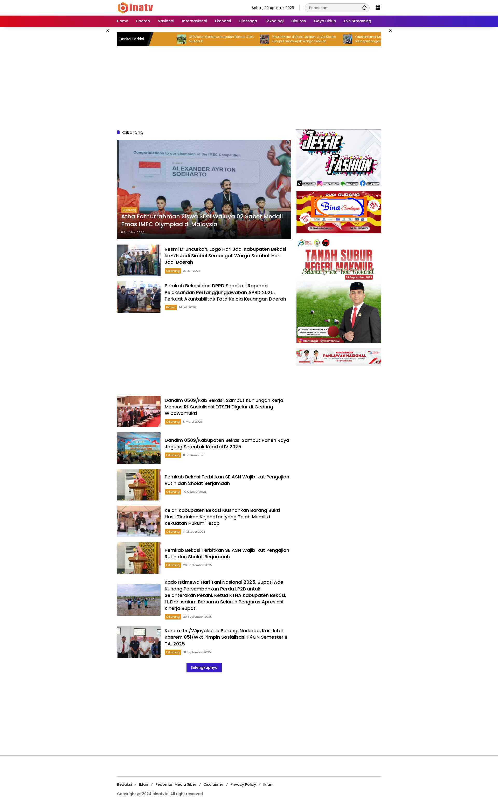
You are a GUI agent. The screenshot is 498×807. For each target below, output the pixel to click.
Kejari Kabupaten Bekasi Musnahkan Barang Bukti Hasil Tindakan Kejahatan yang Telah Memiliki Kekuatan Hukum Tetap (222, 516)
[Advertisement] (249, 87)
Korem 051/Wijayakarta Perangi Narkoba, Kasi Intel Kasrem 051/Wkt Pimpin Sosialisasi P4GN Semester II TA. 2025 (226, 637)
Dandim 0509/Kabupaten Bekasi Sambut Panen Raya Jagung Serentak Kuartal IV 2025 (227, 443)
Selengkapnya (204, 667)
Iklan (143, 784)
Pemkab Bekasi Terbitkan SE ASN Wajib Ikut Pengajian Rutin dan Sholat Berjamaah (227, 480)
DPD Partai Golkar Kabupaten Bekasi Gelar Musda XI (194, 39)
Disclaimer (213, 784)
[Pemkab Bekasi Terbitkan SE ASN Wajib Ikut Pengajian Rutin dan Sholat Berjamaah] (139, 484)
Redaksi (124, 784)
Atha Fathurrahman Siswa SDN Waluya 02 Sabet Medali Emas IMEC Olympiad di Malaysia (202, 220)
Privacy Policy (243, 784)
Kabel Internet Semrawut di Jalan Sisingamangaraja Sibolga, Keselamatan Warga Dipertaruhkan (356, 39)
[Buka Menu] (378, 8)
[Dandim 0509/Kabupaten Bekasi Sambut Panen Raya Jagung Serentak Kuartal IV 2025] (139, 448)
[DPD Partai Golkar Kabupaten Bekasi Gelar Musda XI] (154, 39)
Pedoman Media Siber (175, 784)
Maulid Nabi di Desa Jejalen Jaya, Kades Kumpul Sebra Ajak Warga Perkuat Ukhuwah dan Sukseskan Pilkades (277, 39)
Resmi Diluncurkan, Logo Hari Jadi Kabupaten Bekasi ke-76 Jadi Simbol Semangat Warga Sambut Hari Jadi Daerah (225, 255)
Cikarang (129, 210)
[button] (364, 7)
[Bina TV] (135, 7)
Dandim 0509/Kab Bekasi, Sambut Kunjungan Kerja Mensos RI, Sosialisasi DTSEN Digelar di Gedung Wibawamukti (224, 406)
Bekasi (171, 307)
